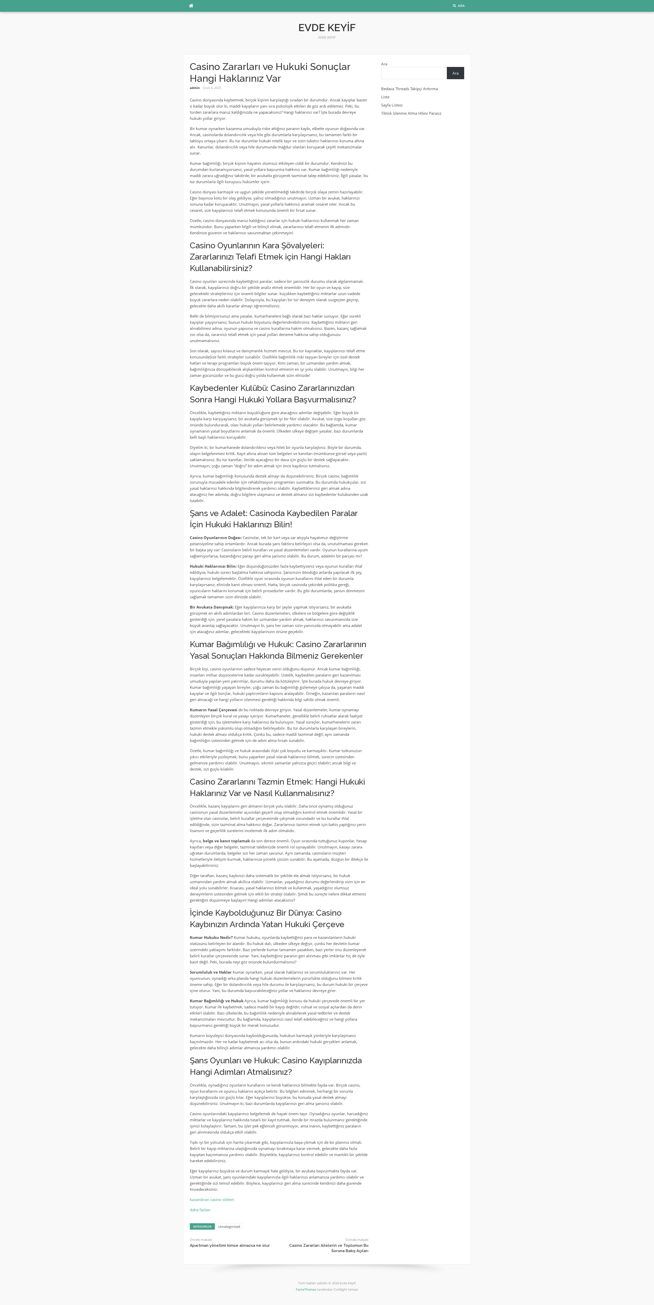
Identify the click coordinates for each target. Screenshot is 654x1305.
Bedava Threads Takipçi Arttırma (409, 88)
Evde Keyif (327, 27)
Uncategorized (229, 1226)
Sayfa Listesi (392, 105)
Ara (384, 63)
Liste (385, 96)
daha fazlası (200, 1209)
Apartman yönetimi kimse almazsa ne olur (230, 1245)
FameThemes (306, 1289)
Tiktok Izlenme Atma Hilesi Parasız (411, 113)
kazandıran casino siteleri (212, 1199)
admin (195, 88)
